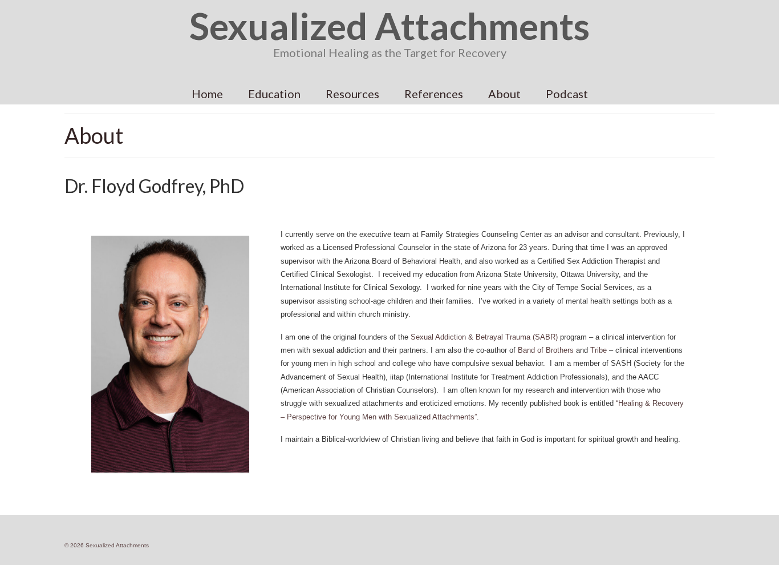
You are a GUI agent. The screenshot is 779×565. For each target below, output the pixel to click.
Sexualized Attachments (389, 25)
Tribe (598, 350)
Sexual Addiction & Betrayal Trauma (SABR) (484, 337)
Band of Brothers (546, 350)
